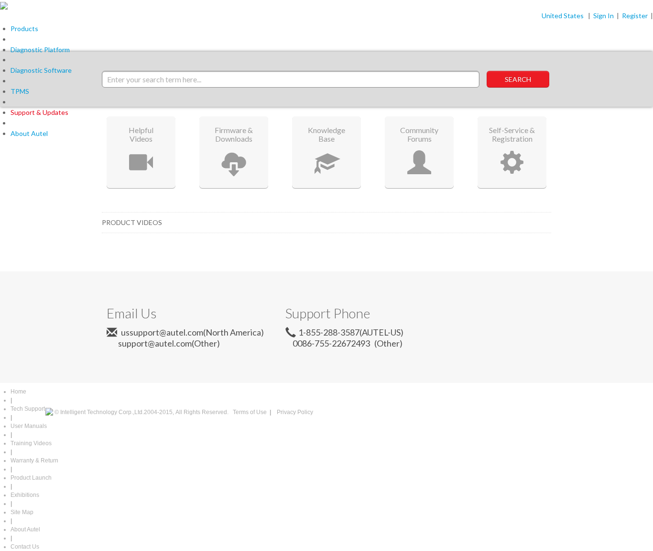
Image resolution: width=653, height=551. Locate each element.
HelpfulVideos (141, 134)
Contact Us (25, 546)
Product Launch (31, 477)
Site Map (22, 512)
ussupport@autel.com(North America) (192, 332)
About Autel (29, 133)
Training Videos (31, 443)
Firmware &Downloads (234, 134)
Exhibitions (25, 495)
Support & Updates (39, 112)
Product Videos (132, 222)
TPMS (20, 91)
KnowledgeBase (326, 134)
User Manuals (29, 426)
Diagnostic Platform (40, 49)
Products (24, 28)
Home (18, 391)
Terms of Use (250, 412)
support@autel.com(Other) (165, 343)
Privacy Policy (295, 412)
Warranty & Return (34, 460)
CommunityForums (419, 134)
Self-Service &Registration (512, 134)
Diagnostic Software (41, 70)
